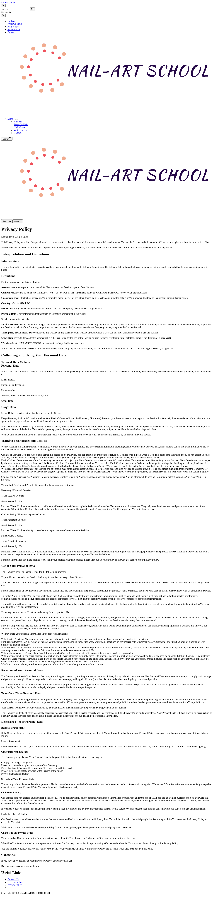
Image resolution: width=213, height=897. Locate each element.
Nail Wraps (13, 26)
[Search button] (32, 9)
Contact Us (13, 879)
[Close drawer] (3, 15)
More (10, 118)
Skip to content (8, 2)
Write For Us (13, 29)
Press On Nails (14, 23)
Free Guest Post (15, 882)
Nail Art (11, 21)
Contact (11, 32)
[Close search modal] (3, 5)
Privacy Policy (14, 885)
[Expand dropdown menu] (16, 119)
